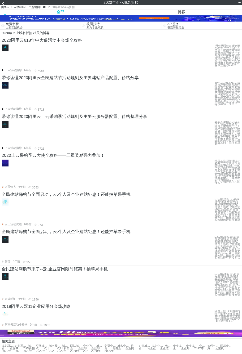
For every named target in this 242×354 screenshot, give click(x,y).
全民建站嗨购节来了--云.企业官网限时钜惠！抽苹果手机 (55, 269)
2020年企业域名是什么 (97, 351)
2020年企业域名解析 (42, 351)
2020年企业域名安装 (63, 351)
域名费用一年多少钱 (55, 346)
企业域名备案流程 (74, 348)
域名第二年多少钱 (32, 346)
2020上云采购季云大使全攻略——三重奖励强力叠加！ (53, 155)
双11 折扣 (63, 348)
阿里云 (5, 7)
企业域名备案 (192, 346)
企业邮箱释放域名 (187, 348)
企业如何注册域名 (203, 346)
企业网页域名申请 (131, 348)
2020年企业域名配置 (87, 351)
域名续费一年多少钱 (66, 346)
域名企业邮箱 (158, 346)
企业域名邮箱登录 (6, 348)
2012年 (199, 348)
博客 (181, 12)
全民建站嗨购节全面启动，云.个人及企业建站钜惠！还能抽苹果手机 (66, 194)
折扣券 (135, 346)
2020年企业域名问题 (19, 351)
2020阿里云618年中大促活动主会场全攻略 (42, 40)
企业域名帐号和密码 (166, 348)
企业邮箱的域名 (84, 348)
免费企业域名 (110, 346)
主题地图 (34, 7)
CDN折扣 (29, 348)
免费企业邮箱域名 (118, 348)
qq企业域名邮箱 (153, 348)
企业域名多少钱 (179, 346)
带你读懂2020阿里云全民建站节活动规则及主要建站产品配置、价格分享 (70, 77)
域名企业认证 (100, 346)
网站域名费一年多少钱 (76, 346)
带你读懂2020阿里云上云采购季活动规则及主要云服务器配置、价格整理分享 (74, 116)
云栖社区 (19, 7)
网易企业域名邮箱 (226, 346)
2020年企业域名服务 (29, 351)
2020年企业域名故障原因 (110, 351)
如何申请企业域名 (213, 346)
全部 (60, 12)
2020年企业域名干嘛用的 (8, 351)
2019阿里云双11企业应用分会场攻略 (36, 306)
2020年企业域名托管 (53, 351)
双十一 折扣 (40, 348)
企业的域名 (89, 346)
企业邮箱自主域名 (97, 348)
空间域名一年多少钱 (42, 346)
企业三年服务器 (21, 346)
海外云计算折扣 (211, 348)
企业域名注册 (145, 346)
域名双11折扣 (8, 346)
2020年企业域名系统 (76, 351)
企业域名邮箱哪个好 (177, 348)
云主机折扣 (221, 348)
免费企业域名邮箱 (169, 346)
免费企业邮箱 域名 (108, 348)
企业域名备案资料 (143, 348)
